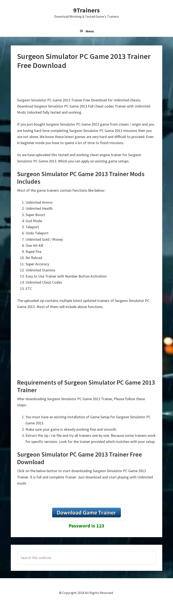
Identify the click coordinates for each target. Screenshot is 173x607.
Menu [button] (90, 31)
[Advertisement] (94, 83)
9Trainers (86, 10)
